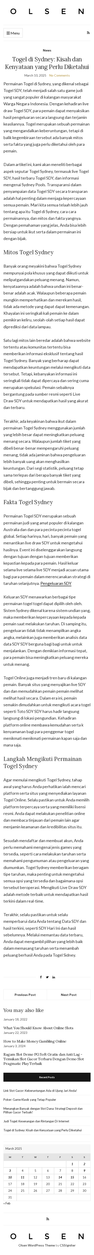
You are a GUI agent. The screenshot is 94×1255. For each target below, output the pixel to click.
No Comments (59, 75)
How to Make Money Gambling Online (34, 1041)
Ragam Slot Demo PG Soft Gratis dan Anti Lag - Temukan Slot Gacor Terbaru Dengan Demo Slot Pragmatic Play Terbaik (43, 1059)
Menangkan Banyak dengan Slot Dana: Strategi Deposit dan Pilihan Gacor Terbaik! (43, 1110)
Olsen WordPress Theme (36, 1245)
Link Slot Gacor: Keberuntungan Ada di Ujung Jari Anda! (40, 1090)
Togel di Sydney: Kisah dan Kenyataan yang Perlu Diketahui (42, 1130)
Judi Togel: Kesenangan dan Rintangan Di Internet (36, 1121)
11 (22, 1177)
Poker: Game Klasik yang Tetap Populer (29, 1099)
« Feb (6, 1203)
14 (60, 1177)
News (47, 50)
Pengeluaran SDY (55, 583)
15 (72, 1177)
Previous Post (25, 995)
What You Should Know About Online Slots (38, 1028)
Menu (15, 33)
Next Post (69, 995)
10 (10, 1177)
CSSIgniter (68, 1245)
